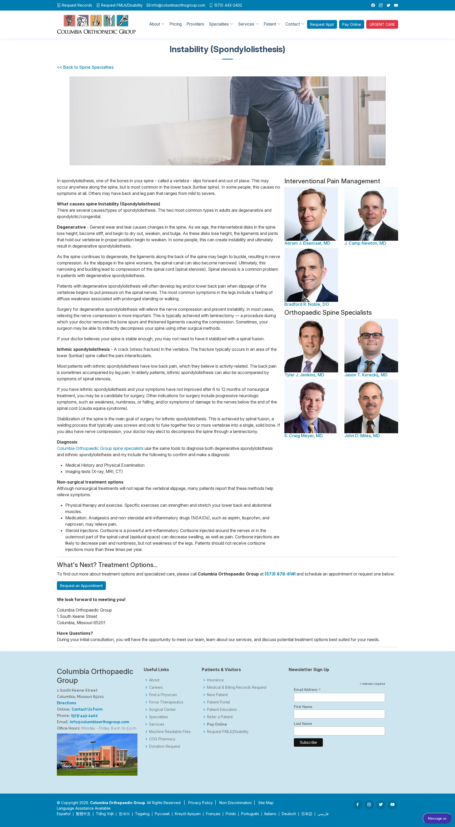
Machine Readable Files (170, 732)
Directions (66, 703)
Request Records (77, 5)
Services (156, 724)
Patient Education (222, 709)
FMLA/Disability (122, 5)
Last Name (303, 723)
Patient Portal (218, 702)
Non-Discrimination (235, 802)
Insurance (215, 680)
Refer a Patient (220, 717)
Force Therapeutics (166, 702)
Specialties (158, 717)
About (154, 680)
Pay (351, 24)
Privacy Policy (200, 802)
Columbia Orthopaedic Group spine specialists (100, 448)
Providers (195, 24)
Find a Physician (163, 695)
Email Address (307, 689)
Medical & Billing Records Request (236, 687)
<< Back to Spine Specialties (85, 67)
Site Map (266, 802)
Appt (322, 24)
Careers (156, 687)
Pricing (175, 24)
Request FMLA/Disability (228, 732)
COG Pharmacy (162, 739)
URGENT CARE (382, 24)
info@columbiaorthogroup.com (178, 5)
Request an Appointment (81, 585)
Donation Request (164, 746)
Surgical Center (162, 709)
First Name (303, 707)
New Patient (217, 695)
